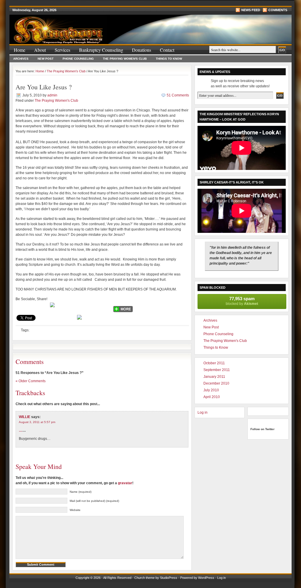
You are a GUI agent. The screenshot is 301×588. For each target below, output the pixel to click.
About (40, 50)
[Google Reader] (94, 307)
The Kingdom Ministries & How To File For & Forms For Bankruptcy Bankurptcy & (80, 26)
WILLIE (24, 417)
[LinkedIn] (106, 307)
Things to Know (169, 58)
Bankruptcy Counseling (101, 50)
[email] (43, 307)
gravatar (125, 483)
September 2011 (216, 370)
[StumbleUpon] (72, 307)
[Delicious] (83, 307)
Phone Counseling (78, 58)
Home (19, 50)
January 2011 (214, 377)
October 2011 (214, 363)
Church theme (144, 577)
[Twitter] (21, 307)
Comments (277, 10)
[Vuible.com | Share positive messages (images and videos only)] (52, 306)
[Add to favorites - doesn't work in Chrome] (61, 307)
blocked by (242, 301)
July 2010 (211, 390)
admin (52, 95)
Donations (141, 50)
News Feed (250, 10)
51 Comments (178, 95)
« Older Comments (31, 381)
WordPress (206, 577)
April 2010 (211, 397)
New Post (45, 58)
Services (62, 50)
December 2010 (216, 383)
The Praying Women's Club (125, 58)
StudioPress (168, 577)
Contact (167, 50)
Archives (21, 58)
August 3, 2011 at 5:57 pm (37, 422)
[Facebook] (32, 307)
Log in (203, 412)
